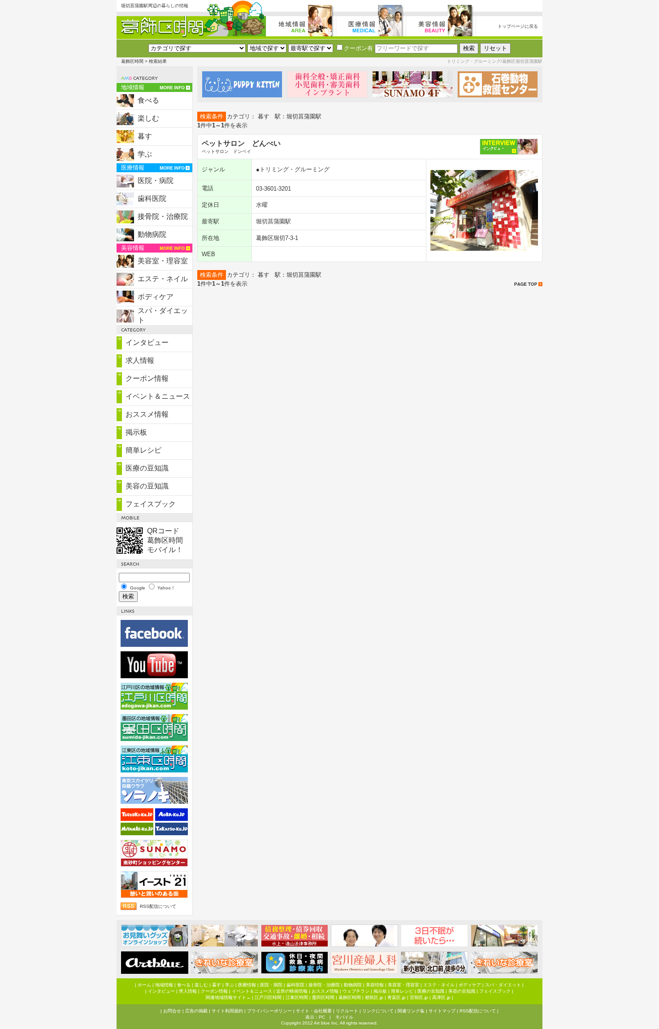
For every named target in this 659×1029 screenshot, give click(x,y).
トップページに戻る (518, 26)
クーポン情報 (147, 378)
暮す (145, 136)
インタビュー (147, 342)
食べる (148, 100)
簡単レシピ (143, 450)
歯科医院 (152, 198)
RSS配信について (158, 906)
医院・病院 (155, 180)
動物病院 (152, 234)
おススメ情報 (147, 414)
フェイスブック (151, 504)
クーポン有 (358, 48)
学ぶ (145, 154)
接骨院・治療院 (163, 216)
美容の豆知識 (147, 486)
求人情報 (140, 360)
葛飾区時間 (132, 61)
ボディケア (155, 297)
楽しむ (148, 118)
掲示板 (136, 432)
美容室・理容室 (163, 261)
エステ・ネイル (163, 279)
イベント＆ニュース (158, 396)
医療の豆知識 (147, 468)
